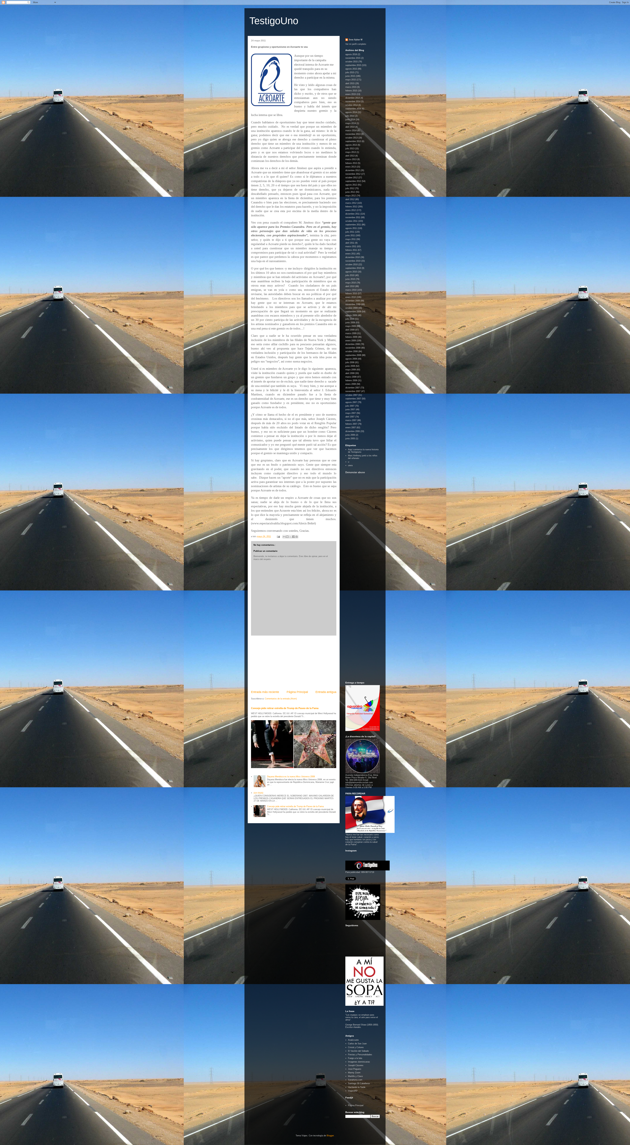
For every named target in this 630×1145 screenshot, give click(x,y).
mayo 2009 (350, 326)
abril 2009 (350, 330)
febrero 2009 (351, 337)
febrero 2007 (351, 424)
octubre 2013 (351, 137)
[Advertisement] (293, 663)
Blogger (330, 1135)
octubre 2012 (351, 177)
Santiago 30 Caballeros (359, 1083)
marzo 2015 (351, 87)
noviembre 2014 (352, 101)
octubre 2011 (351, 221)
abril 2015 (350, 83)
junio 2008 (350, 366)
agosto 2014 (351, 112)
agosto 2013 (351, 145)
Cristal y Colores (356, 1047)
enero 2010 (350, 297)
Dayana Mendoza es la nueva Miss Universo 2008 (291, 776)
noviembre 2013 (352, 134)
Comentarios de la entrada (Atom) (281, 698)
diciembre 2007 (352, 387)
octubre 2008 (351, 351)
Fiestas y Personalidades (360, 1054)
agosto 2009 (351, 315)
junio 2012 (350, 192)
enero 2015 (350, 94)
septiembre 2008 (353, 355)
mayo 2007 (350, 413)
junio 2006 (350, 435)
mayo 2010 (350, 282)
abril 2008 (350, 373)
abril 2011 (349, 243)
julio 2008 (349, 362)
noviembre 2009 (352, 304)
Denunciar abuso (355, 472)
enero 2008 (350, 384)
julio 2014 (349, 116)
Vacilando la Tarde (356, 1087)
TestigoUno (273, 20)
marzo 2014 (351, 130)
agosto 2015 (351, 69)
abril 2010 (350, 286)
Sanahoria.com (355, 1080)
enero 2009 (350, 340)
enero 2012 (350, 210)
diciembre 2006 (352, 431)
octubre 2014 (351, 105)
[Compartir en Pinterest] (296, 536)
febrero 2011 (351, 250)
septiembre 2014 (353, 108)
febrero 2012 (351, 206)
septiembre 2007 (353, 398)
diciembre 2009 (352, 300)
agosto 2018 (351, 54)
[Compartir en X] (290, 536)
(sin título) (258, 793)
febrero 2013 (351, 163)
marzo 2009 (351, 333)
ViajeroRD (352, 1091)
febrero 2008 (351, 380)
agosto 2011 (351, 228)
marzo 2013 (351, 159)
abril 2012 (350, 199)
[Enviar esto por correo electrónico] (284, 536)
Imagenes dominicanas (359, 1062)
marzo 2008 (351, 377)
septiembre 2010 (353, 268)
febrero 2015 (351, 90)
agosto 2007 (351, 402)
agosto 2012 (351, 185)
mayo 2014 (350, 123)
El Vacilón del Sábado (358, 1051)
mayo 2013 (350, 152)
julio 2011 (349, 232)
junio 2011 (350, 235)
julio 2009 (349, 319)
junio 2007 (350, 409)
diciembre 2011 (352, 214)
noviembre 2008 (352, 348)
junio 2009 (350, 322)
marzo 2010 (351, 290)
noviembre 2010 (352, 261)
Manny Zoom (354, 1072)
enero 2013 (350, 166)
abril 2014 (350, 127)
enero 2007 (350, 427)
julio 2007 (349, 406)
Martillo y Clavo (355, 1076)
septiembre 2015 (353, 65)
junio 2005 (350, 438)
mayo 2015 (350, 79)
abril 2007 (350, 416)
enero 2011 (350, 253)
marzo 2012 (351, 203)
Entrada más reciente (265, 692)
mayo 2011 (350, 239)
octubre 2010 (351, 264)
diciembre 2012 (352, 170)
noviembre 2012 (352, 174)
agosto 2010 (351, 271)
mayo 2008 (350, 369)
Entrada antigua (325, 692)
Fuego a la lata (355, 1058)
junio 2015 (350, 76)
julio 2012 (349, 188)
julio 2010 (349, 275)
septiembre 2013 (353, 141)
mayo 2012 (350, 195)
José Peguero (354, 1069)
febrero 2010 (351, 293)
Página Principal (297, 692)
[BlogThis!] (287, 536)
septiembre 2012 (353, 181)
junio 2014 (350, 119)
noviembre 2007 (352, 391)
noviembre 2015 (352, 58)
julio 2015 (349, 72)
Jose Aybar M (355, 39)
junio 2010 (350, 279)
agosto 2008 (351, 359)
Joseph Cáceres (355, 1065)
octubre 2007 (351, 395)
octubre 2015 (351, 61)
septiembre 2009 (353, 311)
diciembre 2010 (352, 257)
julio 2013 (349, 148)
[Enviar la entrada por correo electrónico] (278, 536)
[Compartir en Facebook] (293, 536)
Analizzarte (353, 1040)
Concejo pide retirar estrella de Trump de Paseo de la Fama (284, 708)
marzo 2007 (351, 420)
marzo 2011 (350, 246)
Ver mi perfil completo (355, 44)
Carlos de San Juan (357, 1043)
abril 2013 (350, 156)
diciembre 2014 (352, 98)
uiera (350, 465)
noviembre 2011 (352, 217)
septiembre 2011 (353, 224)
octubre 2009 (351, 308)
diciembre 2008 (352, 344)
